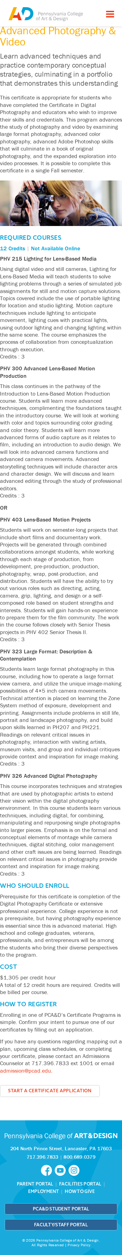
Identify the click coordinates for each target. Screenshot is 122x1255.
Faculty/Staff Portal (61, 1225)
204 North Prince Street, (61, 1148)
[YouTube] (62, 1170)
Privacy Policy (79, 1245)
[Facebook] (48, 1170)
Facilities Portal (80, 1184)
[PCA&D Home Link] (45, 14)
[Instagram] (75, 1170)
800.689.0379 (79, 1157)
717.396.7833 (42, 1157)
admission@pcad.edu (25, 1070)
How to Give (80, 1191)
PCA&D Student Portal (61, 1209)
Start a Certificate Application (50, 1091)
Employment (43, 1191)
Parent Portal (35, 1184)
